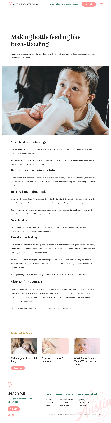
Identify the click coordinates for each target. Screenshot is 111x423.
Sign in (13, 409)
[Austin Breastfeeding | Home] (23, 4)
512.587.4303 (13, 402)
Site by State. (97, 414)
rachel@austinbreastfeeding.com (22, 399)
